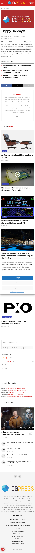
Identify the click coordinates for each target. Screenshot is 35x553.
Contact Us (17, 538)
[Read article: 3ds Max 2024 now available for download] (17, 418)
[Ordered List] (12, 348)
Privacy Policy (20, 292)
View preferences (17, 288)
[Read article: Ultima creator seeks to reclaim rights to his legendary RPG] (17, 207)
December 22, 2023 (19, 36)
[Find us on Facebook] (15, 476)
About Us (17, 528)
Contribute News (17, 541)
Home (3, 8)
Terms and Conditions (17, 531)
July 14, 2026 (5, 192)
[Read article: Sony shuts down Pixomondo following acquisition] (17, 307)
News (7, 8)
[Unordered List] (14, 348)
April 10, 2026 (5, 326)
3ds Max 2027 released (14, 449)
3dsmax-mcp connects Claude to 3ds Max (20, 442)
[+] (26, 348)
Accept (17, 277)
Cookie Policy (13, 292)
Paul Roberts (7, 36)
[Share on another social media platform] (28, 85)
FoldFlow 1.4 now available (17, 522)
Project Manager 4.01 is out (18, 519)
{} (23, 348)
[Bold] (3, 348)
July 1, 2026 (5, 225)
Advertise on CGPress (17, 543)
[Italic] (5, 348)
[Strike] (10, 348)
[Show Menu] (2, 3)
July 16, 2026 (5, 160)
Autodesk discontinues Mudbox (15, 388)
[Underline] (8, 348)
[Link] (21, 348)
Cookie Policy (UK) (17, 536)
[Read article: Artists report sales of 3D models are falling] (17, 141)
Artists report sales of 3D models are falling (19, 396)
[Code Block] (19, 348)
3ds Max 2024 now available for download (12, 433)
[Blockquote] (16, 348)
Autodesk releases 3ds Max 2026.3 (17, 455)
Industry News (7, 317)
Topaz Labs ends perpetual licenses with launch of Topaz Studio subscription (19, 462)
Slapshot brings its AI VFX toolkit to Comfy (17, 525)
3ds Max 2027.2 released (16, 392)
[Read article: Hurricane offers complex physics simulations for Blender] (17, 174)
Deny (17, 283)
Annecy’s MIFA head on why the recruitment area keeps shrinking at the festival (16, 255)
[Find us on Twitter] (19, 476)
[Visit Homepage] (16, 3)
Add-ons (5, 184)
